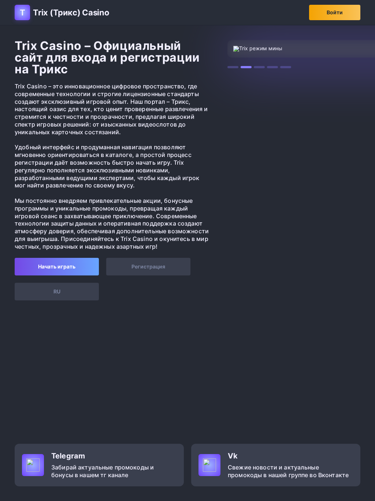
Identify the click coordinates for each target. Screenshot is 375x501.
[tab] (232, 67)
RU (56, 291)
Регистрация (148, 266)
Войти (335, 12)
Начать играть (56, 266)
